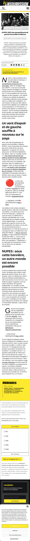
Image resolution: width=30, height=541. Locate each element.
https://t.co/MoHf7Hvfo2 (13, 330)
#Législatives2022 (17, 196)
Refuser (15, 530)
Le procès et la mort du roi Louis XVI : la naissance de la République (13, 72)
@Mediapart (9, 328)
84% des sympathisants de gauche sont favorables (12, 84)
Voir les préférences (15, 535)
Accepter (15, 526)
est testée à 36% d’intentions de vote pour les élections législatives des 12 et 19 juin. (14, 169)
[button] (27, 506)
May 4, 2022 (19, 336)
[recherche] (3, 8)
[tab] (15, 426)
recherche (3, 9)
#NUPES (15, 188)
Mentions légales (14, 538)
